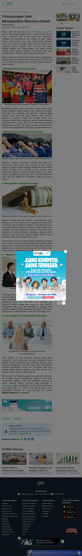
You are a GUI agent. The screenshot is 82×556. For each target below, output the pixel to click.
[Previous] (59, 303)
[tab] (17, 303)
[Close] (65, 251)
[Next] (64, 303)
